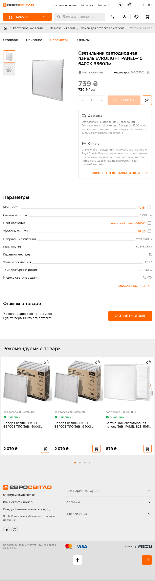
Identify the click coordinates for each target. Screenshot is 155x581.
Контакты (104, 5)
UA (142, 5)
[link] (5, 28)
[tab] (10, 40)
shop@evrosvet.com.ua (19, 494)
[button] (120, 4)
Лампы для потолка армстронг (102, 28)
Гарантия (87, 5)
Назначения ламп (62, 28)
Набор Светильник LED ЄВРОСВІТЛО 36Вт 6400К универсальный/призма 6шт (76, 425)
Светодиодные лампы (28, 28)
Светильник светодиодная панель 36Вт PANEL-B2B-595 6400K (127, 425)
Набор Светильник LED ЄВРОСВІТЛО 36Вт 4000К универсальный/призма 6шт (25, 425)
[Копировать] (149, 72)
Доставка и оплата (64, 5)
